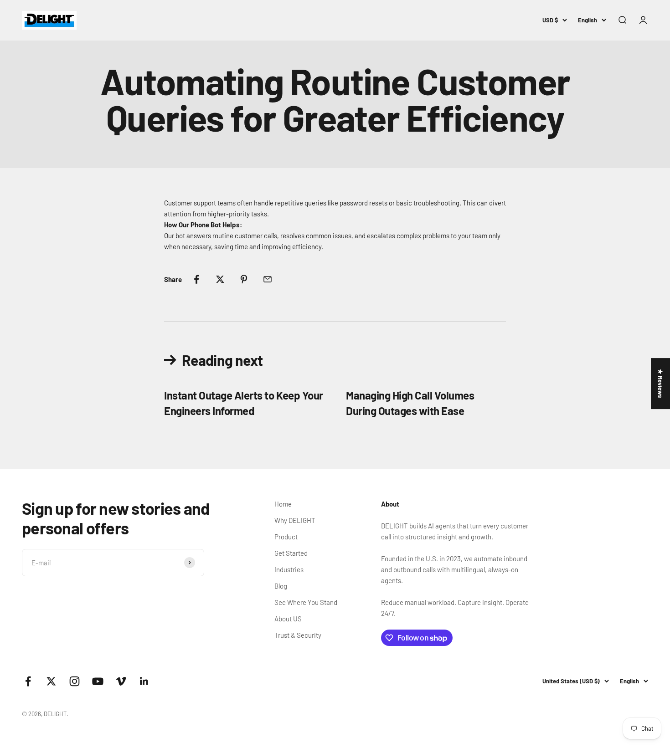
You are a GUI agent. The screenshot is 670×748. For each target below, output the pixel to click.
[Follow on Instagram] (74, 681)
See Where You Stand (305, 602)
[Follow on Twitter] (51, 681)
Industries (289, 569)
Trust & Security (297, 635)
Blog (280, 586)
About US (288, 619)
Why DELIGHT (294, 520)
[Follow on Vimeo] (121, 681)
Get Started (291, 553)
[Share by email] (267, 279)
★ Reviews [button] (660, 383)
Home (283, 504)
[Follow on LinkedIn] (144, 681)
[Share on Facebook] (196, 279)
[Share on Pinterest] (244, 279)
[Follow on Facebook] (28, 681)
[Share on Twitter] (220, 279)
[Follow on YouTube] (98, 681)
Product (286, 537)
